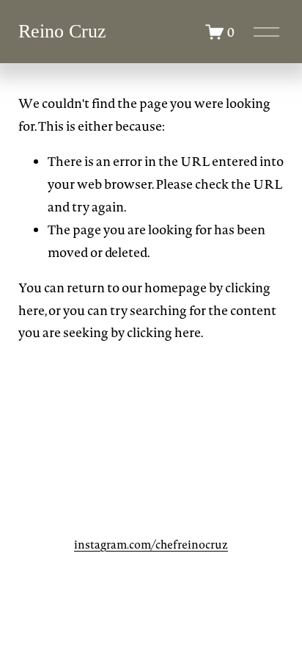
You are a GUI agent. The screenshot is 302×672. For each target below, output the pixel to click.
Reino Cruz (62, 31)
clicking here (164, 332)
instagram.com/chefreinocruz (151, 544)
